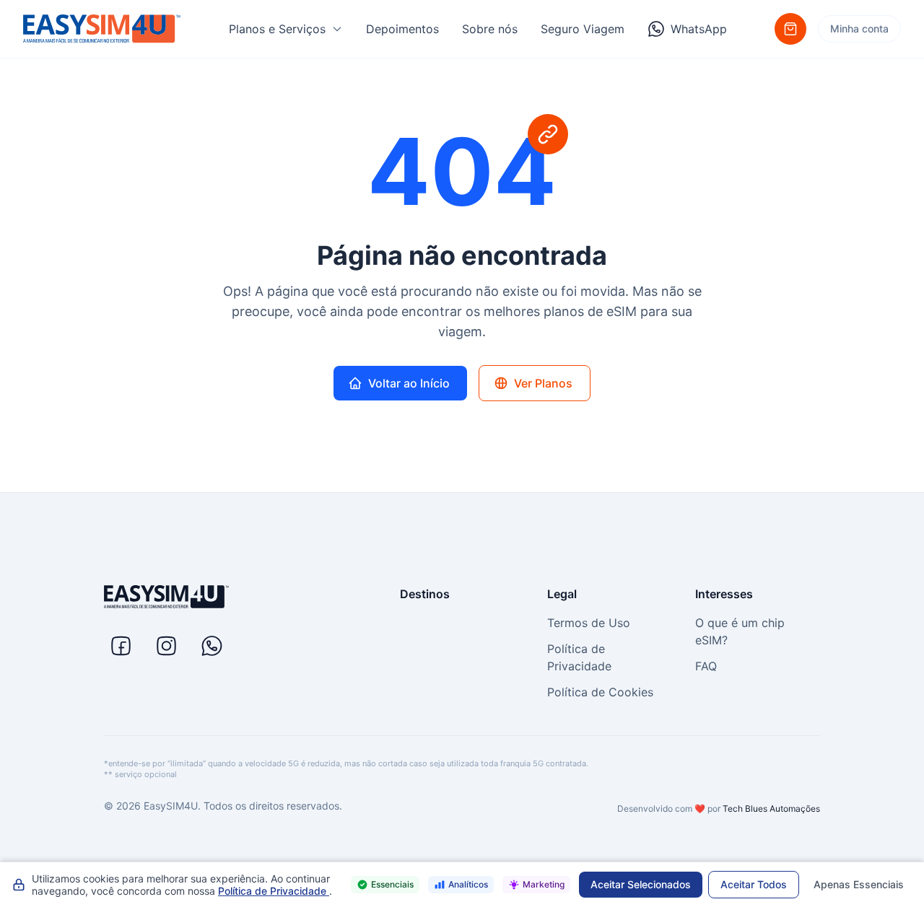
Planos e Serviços (277, 29)
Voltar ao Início (409, 383)
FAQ (706, 666)
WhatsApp (699, 29)
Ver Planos (543, 383)
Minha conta (859, 28)
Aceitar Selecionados (640, 884)
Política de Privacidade (273, 891)
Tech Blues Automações (771, 808)
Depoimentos (402, 29)
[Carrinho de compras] (790, 29)
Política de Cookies (600, 692)
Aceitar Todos (753, 884)
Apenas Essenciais (859, 884)
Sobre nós (490, 29)
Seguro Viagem (582, 29)
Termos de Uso (588, 622)
